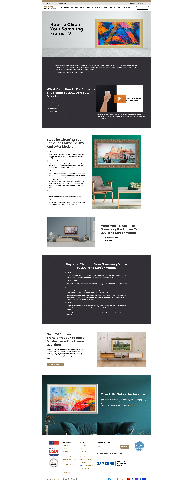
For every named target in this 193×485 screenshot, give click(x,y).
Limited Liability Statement (86, 454)
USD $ (131, 3)
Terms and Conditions (85, 459)
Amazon (131, 405)
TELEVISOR (74, 7)
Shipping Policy (83, 448)
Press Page (66, 469)
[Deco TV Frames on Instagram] (44, 3)
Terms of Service (84, 456)
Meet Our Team (67, 467)
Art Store (65, 454)
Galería (99, 7)
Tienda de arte (85, 7)
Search (65, 448)
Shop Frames (55, 364)
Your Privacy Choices (88, 465)
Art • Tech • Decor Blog (68, 464)
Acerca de (119, 7)
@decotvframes (105, 401)
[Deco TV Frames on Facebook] (52, 3)
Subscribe (124, 447)
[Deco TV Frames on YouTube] (47, 3)
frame (79, 173)
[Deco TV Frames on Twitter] (54, 3)
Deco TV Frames (55, 479)
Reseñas (93, 7)
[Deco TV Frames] (50, 8)
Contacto (126, 7)
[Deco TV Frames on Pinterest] (49, 3)
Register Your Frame (68, 472)
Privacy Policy (83, 451)
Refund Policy (83, 445)
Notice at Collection (84, 468)
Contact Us (66, 451)
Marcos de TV (64, 7)
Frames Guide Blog (67, 456)
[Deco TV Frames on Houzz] (57, 3)
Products (65, 445)
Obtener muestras (109, 7)
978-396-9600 (62, 3)
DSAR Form (83, 462)
